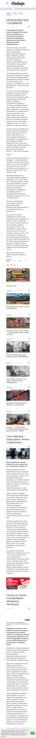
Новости (14, 13)
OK (32, 733)
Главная (8, 13)
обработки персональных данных (13, 735)
